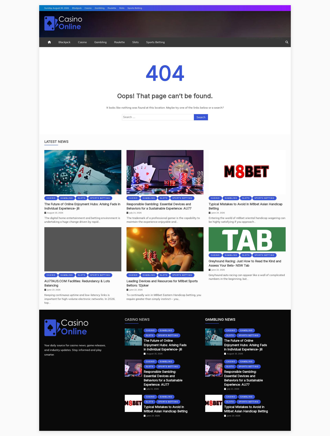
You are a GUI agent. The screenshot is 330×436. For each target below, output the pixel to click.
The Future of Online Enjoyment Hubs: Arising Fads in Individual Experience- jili (165, 345)
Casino (88, 8)
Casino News (137, 319)
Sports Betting (135, 8)
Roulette (112, 8)
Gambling (99, 8)
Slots (121, 8)
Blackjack (76, 8)
